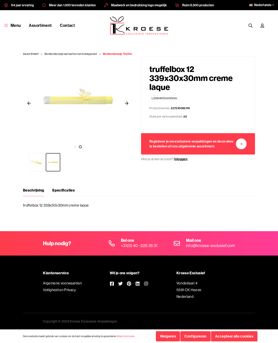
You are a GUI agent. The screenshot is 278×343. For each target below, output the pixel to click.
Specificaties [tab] (63, 190)
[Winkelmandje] (272, 25)
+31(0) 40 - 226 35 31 (139, 245)
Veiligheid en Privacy (59, 289)
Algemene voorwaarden (62, 283)
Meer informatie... (126, 336)
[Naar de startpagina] (139, 25)
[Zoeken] (250, 25)
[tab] (33, 190)
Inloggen (180, 159)
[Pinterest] (129, 283)
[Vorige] (29, 103)
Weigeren (168, 336)
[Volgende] (127, 103)
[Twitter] (120, 283)
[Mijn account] (262, 25)
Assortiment (40, 25)
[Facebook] (112, 283)
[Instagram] (146, 283)
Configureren (195, 336)
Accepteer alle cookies (234, 336)
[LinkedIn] (137, 283)
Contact (67, 25)
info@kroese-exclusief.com (210, 245)
